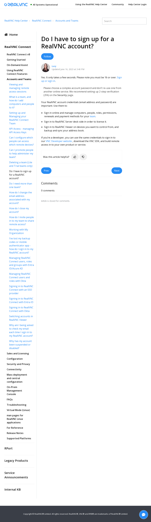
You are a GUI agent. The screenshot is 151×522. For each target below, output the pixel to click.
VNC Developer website (59, 141)
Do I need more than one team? (20, 185)
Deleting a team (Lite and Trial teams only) (20, 164)
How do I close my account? (19, 210)
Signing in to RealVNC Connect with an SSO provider (21, 290)
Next (116, 170)
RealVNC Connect (41, 20)
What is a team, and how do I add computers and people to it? (21, 102)
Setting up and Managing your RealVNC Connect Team (18, 118)
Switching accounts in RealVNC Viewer (21, 318)
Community (118, 4)
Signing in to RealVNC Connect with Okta (21, 309)
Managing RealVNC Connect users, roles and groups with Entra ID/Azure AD (21, 263)
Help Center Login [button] (137, 4)
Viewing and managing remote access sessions (19, 88)
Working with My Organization (18, 231)
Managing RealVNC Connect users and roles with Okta (20, 277)
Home (13, 35)
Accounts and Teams (66, 20)
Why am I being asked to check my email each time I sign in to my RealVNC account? (21, 330)
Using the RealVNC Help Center (91, 4)
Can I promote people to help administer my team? (21, 153)
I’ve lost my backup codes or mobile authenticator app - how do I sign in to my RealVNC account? (21, 245)
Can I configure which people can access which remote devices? (21, 141)
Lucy (54, 66)
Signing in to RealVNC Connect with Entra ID (21, 300)
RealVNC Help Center (16, 20)
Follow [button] (47, 56)
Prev (46, 170)
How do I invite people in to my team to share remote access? (21, 221)
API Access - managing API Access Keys (21, 130)
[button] (75, 157)
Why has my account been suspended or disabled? (20, 344)
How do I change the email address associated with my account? (20, 198)
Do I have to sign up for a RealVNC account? (20, 175)
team (92, 116)
